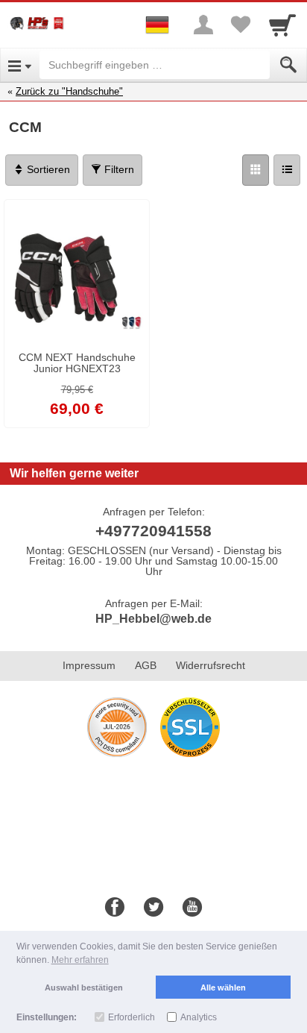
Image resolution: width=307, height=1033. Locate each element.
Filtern (117, 169)
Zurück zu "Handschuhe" (69, 91)
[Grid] (255, 170)
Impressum (89, 665)
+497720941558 (153, 530)
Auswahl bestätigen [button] (84, 987)
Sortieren (47, 169)
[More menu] (203, 24)
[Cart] (282, 24)
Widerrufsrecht (210, 665)
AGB (145, 665)
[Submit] (288, 65)
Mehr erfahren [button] (80, 960)
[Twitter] (153, 907)
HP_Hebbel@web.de (153, 618)
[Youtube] (192, 907)
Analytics (198, 1017)
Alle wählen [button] (223, 987)
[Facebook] (114, 907)
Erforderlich (131, 1017)
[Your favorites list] (241, 24)
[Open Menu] (20, 64)
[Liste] (286, 170)
